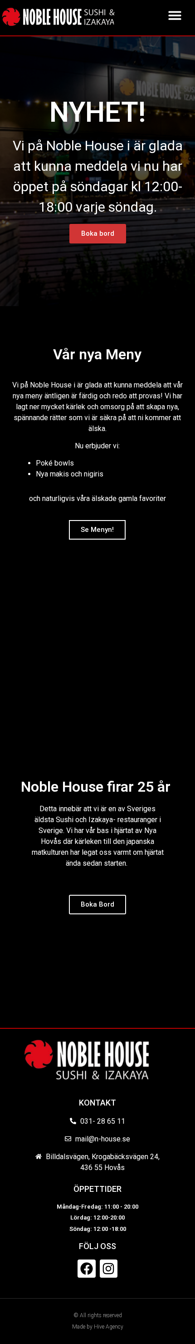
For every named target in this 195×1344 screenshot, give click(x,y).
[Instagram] (108, 1268)
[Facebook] (86, 1268)
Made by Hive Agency (97, 1327)
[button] (174, 15)
